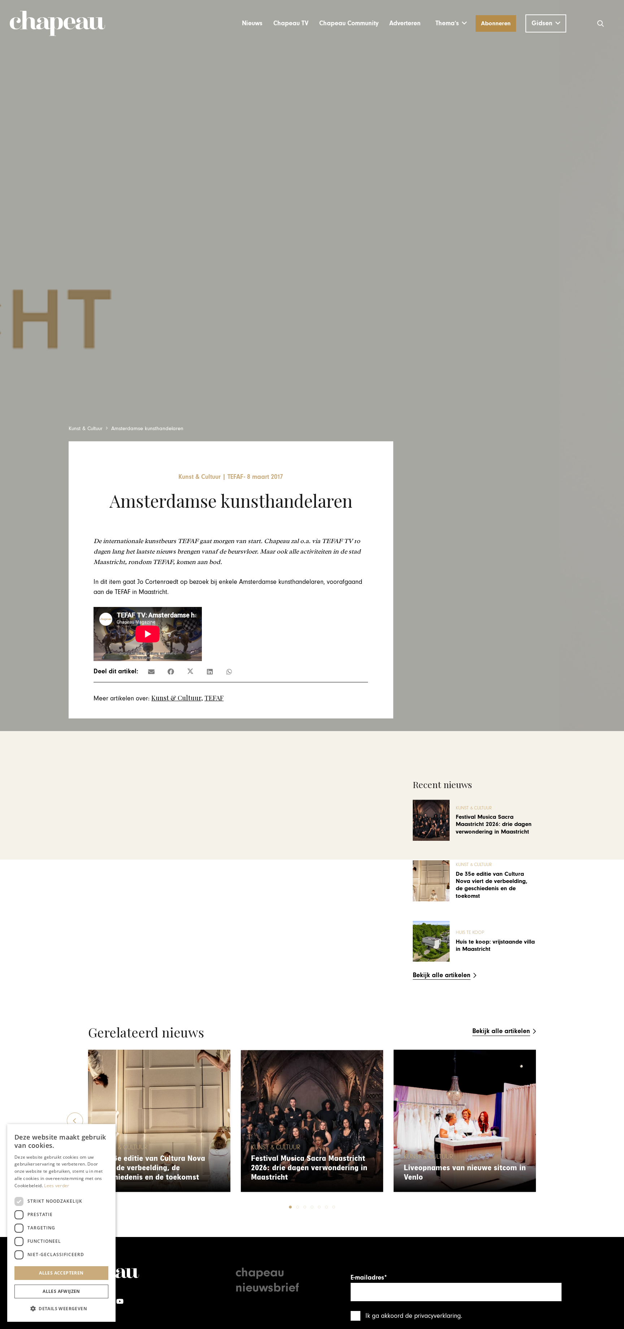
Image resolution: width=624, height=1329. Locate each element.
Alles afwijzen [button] (61, 1291)
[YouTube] (120, 1301)
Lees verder (56, 1185)
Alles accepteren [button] (61, 1273)
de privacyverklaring (433, 1316)
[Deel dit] (171, 671)
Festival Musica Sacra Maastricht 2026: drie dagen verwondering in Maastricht (494, 824)
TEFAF (214, 698)
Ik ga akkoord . (413, 1316)
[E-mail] (151, 671)
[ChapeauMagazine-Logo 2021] (57, 23)
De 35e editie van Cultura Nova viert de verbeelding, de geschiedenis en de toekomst (491, 885)
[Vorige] (75, 1120)
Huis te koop (470, 932)
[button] (451, 23)
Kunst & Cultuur (176, 698)
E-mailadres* (369, 1277)
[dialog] (61, 1223)
